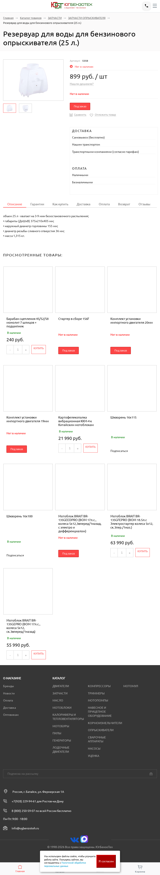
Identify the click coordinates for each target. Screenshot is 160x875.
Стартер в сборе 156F (73, 319)
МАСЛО (57, 700)
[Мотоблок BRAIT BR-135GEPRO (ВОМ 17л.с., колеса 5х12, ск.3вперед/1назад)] (28, 591)
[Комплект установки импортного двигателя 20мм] (132, 290)
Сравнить (80, 114)
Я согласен (106, 861)
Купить (39, 348)
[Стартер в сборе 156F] (79, 290)
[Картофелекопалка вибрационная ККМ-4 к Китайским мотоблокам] (79, 388)
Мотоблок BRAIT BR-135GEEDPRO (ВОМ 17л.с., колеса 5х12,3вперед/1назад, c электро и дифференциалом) (79, 523)
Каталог (58, 678)
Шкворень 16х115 (123, 417)
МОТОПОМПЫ (98, 700)
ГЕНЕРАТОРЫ (61, 740)
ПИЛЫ (56, 733)
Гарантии (37, 204)
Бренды (8, 686)
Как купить (60, 204)
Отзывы (144, 204)
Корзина (140, 871)
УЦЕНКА (93, 756)
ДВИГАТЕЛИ (60, 686)
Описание (14, 204)
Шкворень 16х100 (19, 516)
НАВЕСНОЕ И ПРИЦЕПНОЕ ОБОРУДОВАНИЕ (100, 711)
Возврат (124, 204)
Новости (9, 693)
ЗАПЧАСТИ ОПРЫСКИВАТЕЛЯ (86, 18)
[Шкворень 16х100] (28, 487)
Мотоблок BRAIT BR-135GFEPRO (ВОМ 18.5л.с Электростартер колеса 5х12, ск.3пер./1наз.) (131, 521)
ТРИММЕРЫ (96, 693)
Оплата (104, 204)
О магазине (12, 678)
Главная (8, 18)
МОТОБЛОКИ (61, 707)
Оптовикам (11, 714)
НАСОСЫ (94, 748)
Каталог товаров (30, 18)
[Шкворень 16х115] (132, 388)
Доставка (83, 204)
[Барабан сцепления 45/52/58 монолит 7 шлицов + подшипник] (28, 290)
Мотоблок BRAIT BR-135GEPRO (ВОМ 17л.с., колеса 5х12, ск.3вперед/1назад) (23, 626)
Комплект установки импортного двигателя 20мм (131, 320)
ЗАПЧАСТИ (55, 18)
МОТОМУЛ (130, 686)
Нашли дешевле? (82, 84)
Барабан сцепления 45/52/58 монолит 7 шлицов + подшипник (27, 322)
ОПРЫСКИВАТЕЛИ (101, 730)
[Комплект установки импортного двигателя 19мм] (28, 388)
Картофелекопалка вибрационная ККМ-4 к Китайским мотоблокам (76, 421)
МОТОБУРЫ (60, 726)
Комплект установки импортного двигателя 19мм (27, 419)
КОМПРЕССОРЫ (99, 686)
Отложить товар (105, 114)
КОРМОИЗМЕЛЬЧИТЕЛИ (105, 723)
